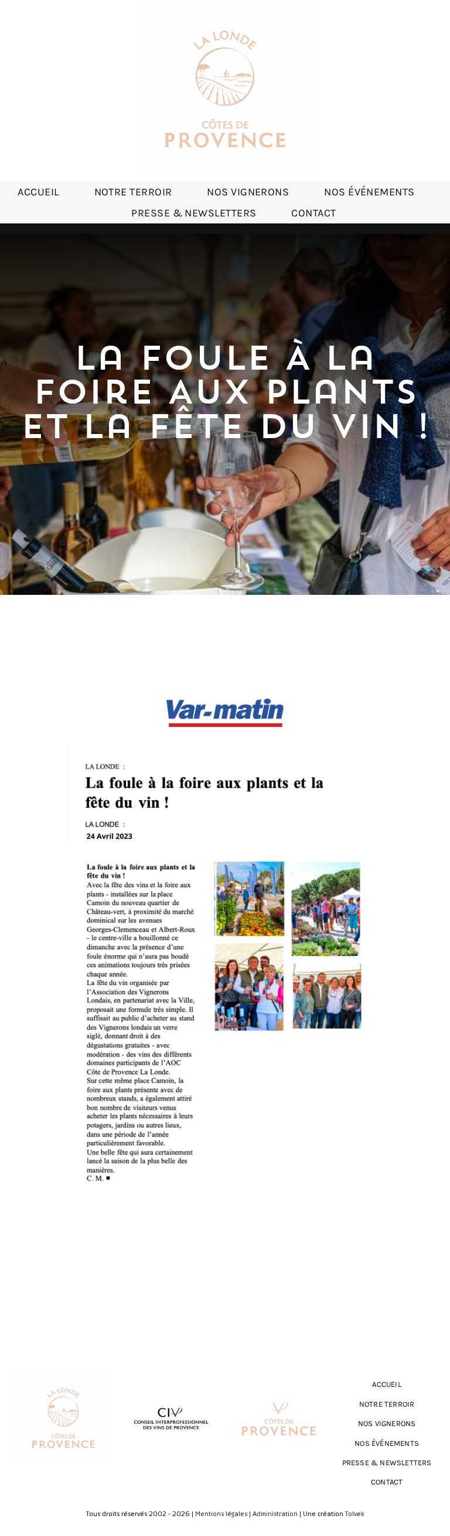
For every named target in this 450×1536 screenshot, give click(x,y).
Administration (275, 1514)
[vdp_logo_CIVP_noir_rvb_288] (171, 1404)
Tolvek (354, 1514)
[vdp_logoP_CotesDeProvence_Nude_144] (279, 1398)
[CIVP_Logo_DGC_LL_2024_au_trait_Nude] (225, 7)
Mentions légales (221, 1514)
